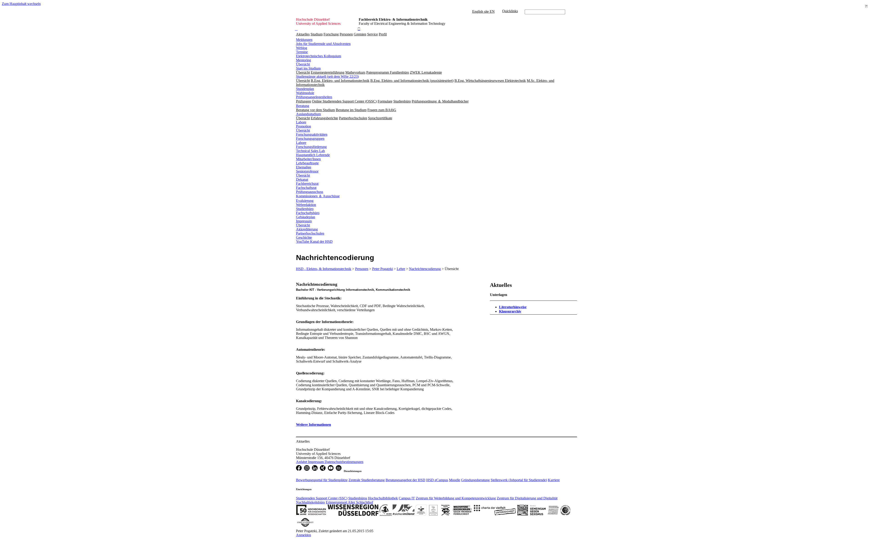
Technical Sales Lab (310, 151)
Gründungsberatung (475, 480)
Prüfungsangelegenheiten (314, 97)
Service (372, 34)
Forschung (331, 34)
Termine (302, 52)
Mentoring (303, 60)
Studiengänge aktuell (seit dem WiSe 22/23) (327, 76)
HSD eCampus (437, 480)
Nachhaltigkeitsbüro (310, 502)
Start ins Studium (308, 68)
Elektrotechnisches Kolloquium (318, 56)
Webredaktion (306, 205)
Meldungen (304, 40)
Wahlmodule (305, 93)
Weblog (301, 48)
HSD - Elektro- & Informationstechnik (323, 269)
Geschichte (304, 237)
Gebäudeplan (305, 217)
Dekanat (302, 179)
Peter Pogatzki (382, 269)
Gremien (360, 34)
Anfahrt (302, 462)
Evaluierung (305, 201)
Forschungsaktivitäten (311, 134)
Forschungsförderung (311, 147)
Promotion (303, 126)
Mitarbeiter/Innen (308, 159)
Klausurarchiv (510, 311)
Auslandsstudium (308, 114)
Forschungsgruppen (310, 138)
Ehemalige (303, 167)
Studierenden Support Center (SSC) (321, 498)
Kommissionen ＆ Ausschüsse (318, 196)
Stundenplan (305, 89)
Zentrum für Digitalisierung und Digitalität (527, 498)
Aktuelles (303, 34)
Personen (346, 34)
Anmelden (303, 535)
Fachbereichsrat (307, 184)
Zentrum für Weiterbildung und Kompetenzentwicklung (456, 498)
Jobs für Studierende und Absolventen (323, 44)
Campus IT (407, 498)
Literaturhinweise (513, 307)
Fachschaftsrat (306, 188)
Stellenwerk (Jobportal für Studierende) (519, 480)
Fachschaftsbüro (307, 213)
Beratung (302, 106)
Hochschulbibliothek (383, 498)
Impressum (304, 221)
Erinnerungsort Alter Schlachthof (349, 502)
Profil (383, 34)
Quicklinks (510, 11)
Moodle (454, 480)
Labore (301, 122)
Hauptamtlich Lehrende (313, 155)
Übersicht (303, 64)
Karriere (554, 480)
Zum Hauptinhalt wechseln (21, 4)
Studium (317, 34)
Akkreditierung (307, 229)
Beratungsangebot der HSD (405, 480)
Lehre (401, 269)
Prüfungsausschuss (309, 192)
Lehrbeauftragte (307, 163)
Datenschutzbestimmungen (344, 462)
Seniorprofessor (307, 171)
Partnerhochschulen (310, 233)
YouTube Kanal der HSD (314, 241)
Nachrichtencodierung (425, 269)
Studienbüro (305, 209)
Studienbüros (357, 498)
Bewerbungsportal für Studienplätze (322, 480)
